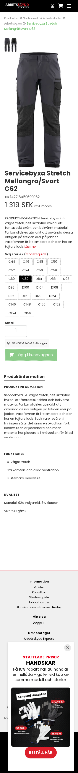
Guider (39, 587)
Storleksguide (36, 254)
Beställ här (40, 752)
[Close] (67, 647)
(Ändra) (57, 607)
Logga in (39, 623)
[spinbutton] (16, 331)
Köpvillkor (39, 592)
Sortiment (30, 18)
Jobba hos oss (39, 602)
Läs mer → (32, 246)
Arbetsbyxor (13, 23)
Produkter (11, 18)
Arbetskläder (52, 18)
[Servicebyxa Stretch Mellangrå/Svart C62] (7, 44)
